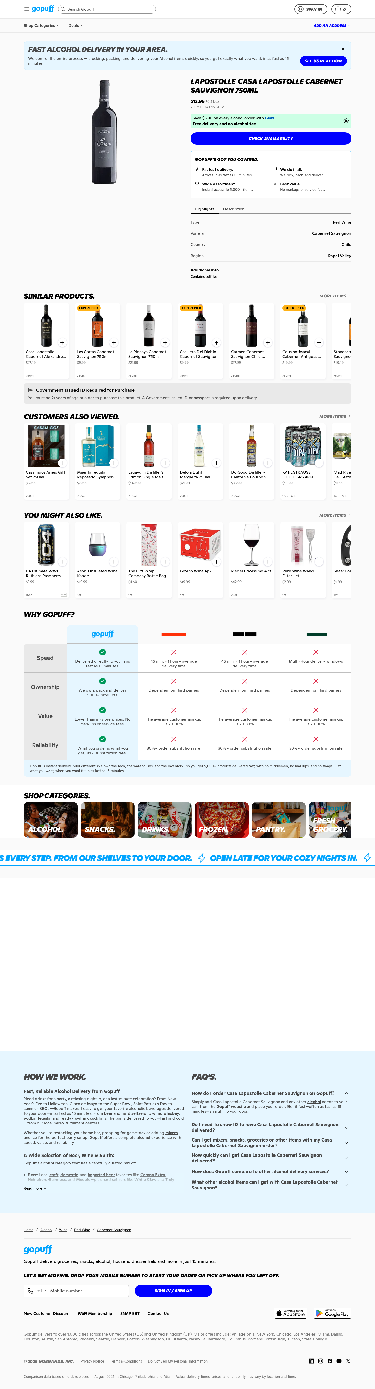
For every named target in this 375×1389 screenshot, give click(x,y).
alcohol (314, 1101)
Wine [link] (63, 1230)
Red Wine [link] (82, 1230)
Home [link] (28, 1230)
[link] (43, 9)
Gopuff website (231, 1106)
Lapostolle (213, 81)
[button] (341, 9)
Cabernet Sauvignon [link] (114, 1230)
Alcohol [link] (46, 1230)
